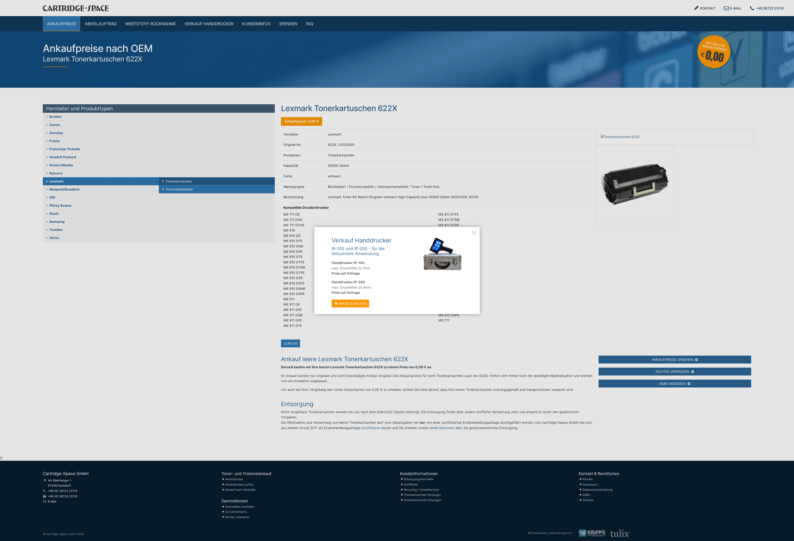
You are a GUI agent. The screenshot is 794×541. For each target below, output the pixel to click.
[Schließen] (474, 232)
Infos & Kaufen (352, 303)
